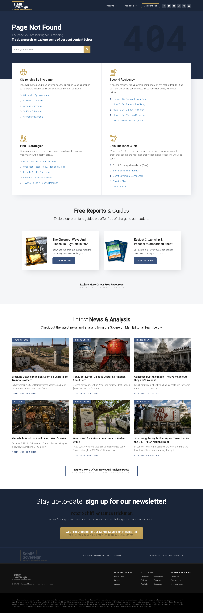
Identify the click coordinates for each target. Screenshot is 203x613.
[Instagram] (179, 6)
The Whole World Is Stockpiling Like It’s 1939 (39, 438)
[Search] (87, 49)
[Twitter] (169, 6)
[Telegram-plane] (184, 6)
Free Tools (129, 5)
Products (110, 5)
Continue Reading (24, 393)
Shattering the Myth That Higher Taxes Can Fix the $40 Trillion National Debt (161, 440)
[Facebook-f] (164, 6)
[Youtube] (174, 6)
